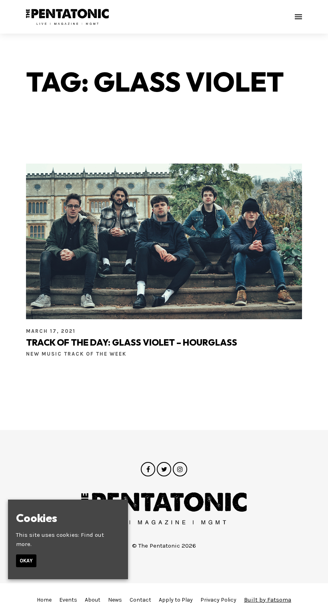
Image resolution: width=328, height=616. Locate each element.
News (115, 599)
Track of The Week (95, 354)
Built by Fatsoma (267, 599)
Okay (26, 561)
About (92, 599)
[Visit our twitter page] (164, 469)
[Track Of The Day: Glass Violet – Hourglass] (164, 241)
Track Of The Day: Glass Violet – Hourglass (131, 342)
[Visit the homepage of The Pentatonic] (67, 17)
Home (44, 599)
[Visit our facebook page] (148, 469)
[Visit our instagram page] (180, 469)
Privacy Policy (218, 599)
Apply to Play (176, 599)
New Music (45, 354)
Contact (140, 599)
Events (68, 599)
